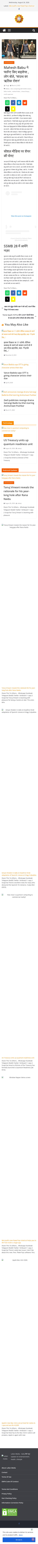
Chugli (7, 85)
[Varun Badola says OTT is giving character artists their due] (19, 364)
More (21, 1535)
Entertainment (9, 62)
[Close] (34, 1529)
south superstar (8, 94)
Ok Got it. (19, 1540)
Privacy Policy (7, 1494)
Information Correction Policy (12, 1503)
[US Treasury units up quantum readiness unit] (19, 429)
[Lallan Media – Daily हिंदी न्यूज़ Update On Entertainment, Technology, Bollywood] (4, 30)
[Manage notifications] (33, 1539)
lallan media (7, 91)
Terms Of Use (6, 1477)
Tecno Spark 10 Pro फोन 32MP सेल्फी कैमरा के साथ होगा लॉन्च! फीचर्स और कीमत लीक (18, 316)
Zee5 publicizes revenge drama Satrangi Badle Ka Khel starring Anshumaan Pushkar (19, 403)
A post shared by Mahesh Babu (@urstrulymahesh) (21, 239)
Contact (4, 1472)
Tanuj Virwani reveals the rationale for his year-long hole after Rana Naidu (19, 493)
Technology (8, 435)
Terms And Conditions (10, 1489)
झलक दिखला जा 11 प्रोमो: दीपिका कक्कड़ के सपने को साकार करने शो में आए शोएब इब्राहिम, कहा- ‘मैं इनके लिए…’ (18, 346)
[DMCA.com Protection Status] (10, 1509)
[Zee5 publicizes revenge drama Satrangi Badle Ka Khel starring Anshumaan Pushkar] (19, 392)
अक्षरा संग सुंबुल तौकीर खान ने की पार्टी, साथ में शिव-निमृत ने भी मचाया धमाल (20, 308)
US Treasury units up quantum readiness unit (18, 442)
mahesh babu (16, 91)
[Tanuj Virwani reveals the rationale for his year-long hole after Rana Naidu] (19, 476)
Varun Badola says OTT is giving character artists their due (17, 375)
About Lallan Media (9, 1468)
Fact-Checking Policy (9, 1498)
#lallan (7, 89)
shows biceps (25, 91)
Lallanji (19, 448)
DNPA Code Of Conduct (10, 1482)
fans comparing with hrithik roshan (21, 89)
